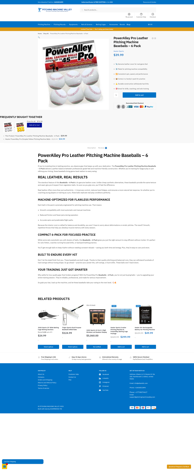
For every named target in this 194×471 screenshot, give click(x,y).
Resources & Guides (149, 2)
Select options (48, 347)
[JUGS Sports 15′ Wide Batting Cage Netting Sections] (48, 314)
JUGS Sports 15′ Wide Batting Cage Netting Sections (48, 329)
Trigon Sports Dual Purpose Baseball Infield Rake (71, 329)
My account (129, 17)
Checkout (153, 17)
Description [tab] (92, 148)
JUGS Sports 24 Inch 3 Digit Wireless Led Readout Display (96, 331)
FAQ (70, 380)
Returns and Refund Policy (47, 383)
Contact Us (72, 377)
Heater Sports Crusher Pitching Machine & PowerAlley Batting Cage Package (119, 330)
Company (41, 377)
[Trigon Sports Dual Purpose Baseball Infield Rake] (72, 314)
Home (40, 33)
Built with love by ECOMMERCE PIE (50, 409)
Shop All (46, 33)
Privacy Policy (42, 385)
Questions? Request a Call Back (179, 467)
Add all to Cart (34, 125)
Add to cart (139, 95)
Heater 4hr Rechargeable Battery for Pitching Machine (145, 329)
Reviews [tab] (101, 148)
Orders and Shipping (45, 380)
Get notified (97, 347)
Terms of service (43, 388)
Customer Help (141, 17)
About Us (41, 374)
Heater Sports (119, 51)
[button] (39, 37)
